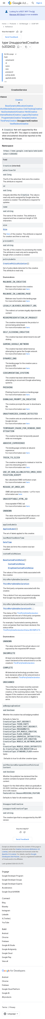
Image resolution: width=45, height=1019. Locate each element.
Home (4, 24)
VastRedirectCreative (19, 124)
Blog (4, 903)
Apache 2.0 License (9, 854)
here (28, 289)
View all (5, 961)
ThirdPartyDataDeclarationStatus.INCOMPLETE (21, 630)
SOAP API (35, 24)
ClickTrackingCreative (32, 109)
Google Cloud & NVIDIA (11, 892)
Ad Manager (25, 3)
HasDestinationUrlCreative (12, 112)
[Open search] (32, 2)
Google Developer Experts (12, 884)
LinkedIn (5, 915)
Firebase (5, 941)
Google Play (6, 957)
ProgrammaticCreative (11, 118)
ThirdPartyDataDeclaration (16, 584)
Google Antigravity (9, 949)
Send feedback (11, 37)
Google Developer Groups (12, 880)
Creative (19, 100)
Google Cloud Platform (11, 989)
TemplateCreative (29, 118)
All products (6, 997)
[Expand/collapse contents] (15, 54)
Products (13, 24)
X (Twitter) (6, 919)
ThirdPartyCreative (8, 121)
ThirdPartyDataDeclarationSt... (18, 608)
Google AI (6, 993)
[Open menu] (4, 3)
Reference (9, 27)
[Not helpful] (21, 32)
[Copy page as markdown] (26, 47)
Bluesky (5, 907)
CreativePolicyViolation (15, 263)
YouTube (5, 923)
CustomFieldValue (16, 564)
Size (5, 229)
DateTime (7, 542)
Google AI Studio (8, 945)
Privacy (12, 1007)
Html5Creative (31, 112)
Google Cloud (7, 953)
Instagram (6, 911)
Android (5, 933)
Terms (4, 1007)
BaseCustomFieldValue (13, 560)
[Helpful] (17, 32)
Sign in (39, 3)
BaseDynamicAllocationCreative (19, 106)
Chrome (5, 937)
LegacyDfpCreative (29, 115)
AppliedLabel (9, 529)
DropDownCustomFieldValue (21, 568)
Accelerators (7, 888)
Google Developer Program (12, 876)
